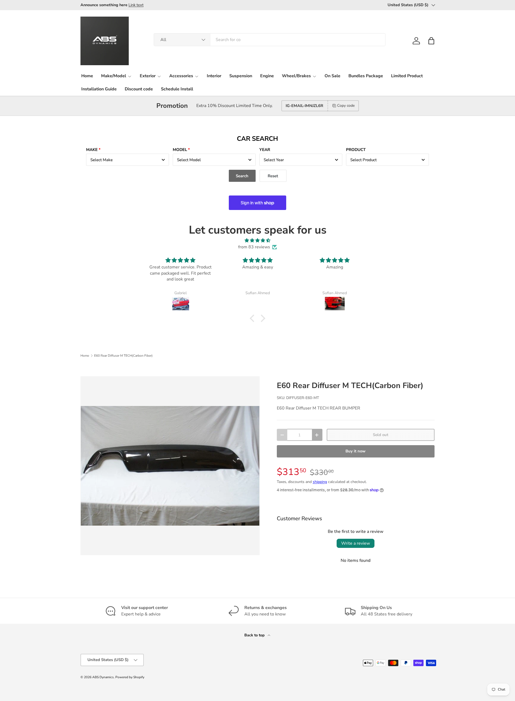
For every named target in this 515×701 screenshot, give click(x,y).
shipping (320, 481)
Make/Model (113, 76)
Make (92, 149)
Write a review (355, 543)
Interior (214, 76)
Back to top (255, 635)
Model (180, 149)
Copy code (346, 105)
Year (264, 149)
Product (356, 149)
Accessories (181, 76)
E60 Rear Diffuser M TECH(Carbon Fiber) (123, 355)
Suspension (240, 76)
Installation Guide (99, 89)
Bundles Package (365, 76)
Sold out (380, 434)
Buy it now (355, 451)
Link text (136, 5)
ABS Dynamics (103, 677)
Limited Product (407, 76)
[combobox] (269, 40)
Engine (267, 76)
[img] (257, 240)
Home (87, 76)
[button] (431, 41)
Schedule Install (177, 89)
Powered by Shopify (129, 677)
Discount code (139, 89)
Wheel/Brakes (296, 76)
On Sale (332, 76)
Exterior (148, 76)
